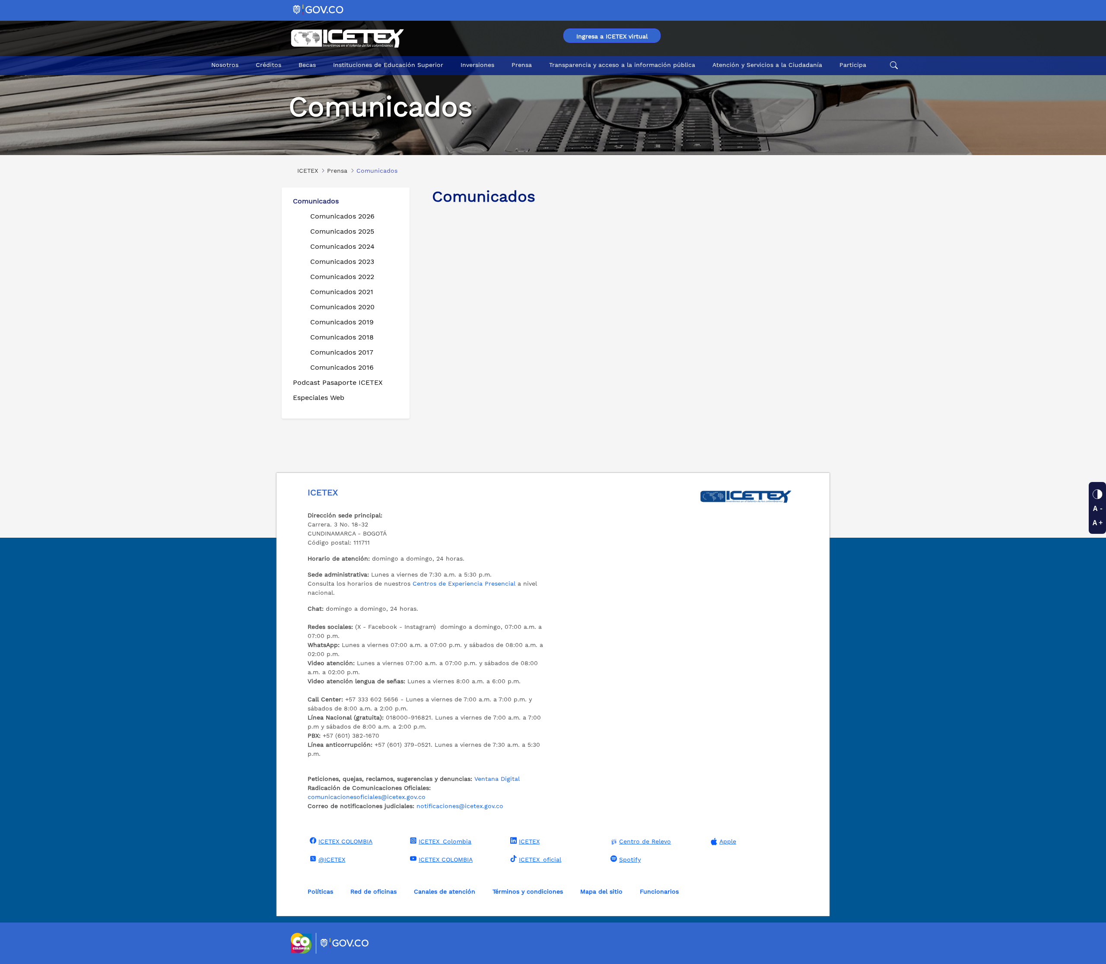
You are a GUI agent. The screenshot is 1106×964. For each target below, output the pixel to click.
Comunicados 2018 (342, 337)
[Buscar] (893, 65)
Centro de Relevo (645, 841)
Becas (307, 64)
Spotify (630, 859)
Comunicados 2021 (341, 292)
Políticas (320, 891)
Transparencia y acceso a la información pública (622, 64)
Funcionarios (659, 891)
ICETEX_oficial (540, 859)
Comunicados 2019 (342, 322)
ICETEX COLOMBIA (345, 841)
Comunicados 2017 (341, 352)
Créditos (268, 64)
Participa (852, 64)
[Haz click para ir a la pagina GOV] (345, 943)
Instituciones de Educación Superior (388, 64)
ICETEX (529, 841)
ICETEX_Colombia (445, 841)
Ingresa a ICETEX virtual (612, 36)
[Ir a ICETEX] (347, 38)
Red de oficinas (373, 891)
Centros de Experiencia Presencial (464, 583)
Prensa (522, 64)
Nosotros (224, 64)
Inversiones (477, 64)
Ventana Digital (497, 778)
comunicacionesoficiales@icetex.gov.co (367, 796)
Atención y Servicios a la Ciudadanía (767, 64)
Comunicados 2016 (342, 367)
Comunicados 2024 (342, 246)
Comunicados (316, 201)
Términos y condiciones (528, 891)
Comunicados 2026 (342, 216)
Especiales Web (318, 397)
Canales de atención (444, 891)
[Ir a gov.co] (319, 9)
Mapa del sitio (601, 891)
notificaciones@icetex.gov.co (459, 805)
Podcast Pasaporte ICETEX (338, 382)
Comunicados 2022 (342, 277)
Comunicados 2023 (342, 261)
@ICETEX (331, 859)
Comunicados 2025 (342, 231)
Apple (727, 841)
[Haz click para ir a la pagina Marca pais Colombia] (302, 943)
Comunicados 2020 (342, 307)
